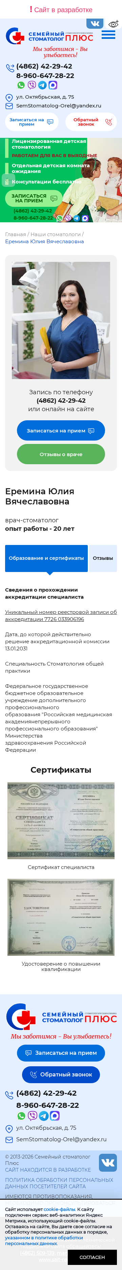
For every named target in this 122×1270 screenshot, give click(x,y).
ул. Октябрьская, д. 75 (45, 97)
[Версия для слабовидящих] (113, 24)
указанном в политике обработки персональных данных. (44, 1240)
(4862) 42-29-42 (44, 66)
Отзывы (103, 558)
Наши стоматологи (55, 234)
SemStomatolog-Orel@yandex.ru (58, 105)
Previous (8, 180)
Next (113, 180)
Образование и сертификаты (46, 558)
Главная (15, 234)
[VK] (94, 24)
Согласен (92, 1257)
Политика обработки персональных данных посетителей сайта (59, 1183)
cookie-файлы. (60, 1209)
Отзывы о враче (61, 454)
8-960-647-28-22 (45, 76)
